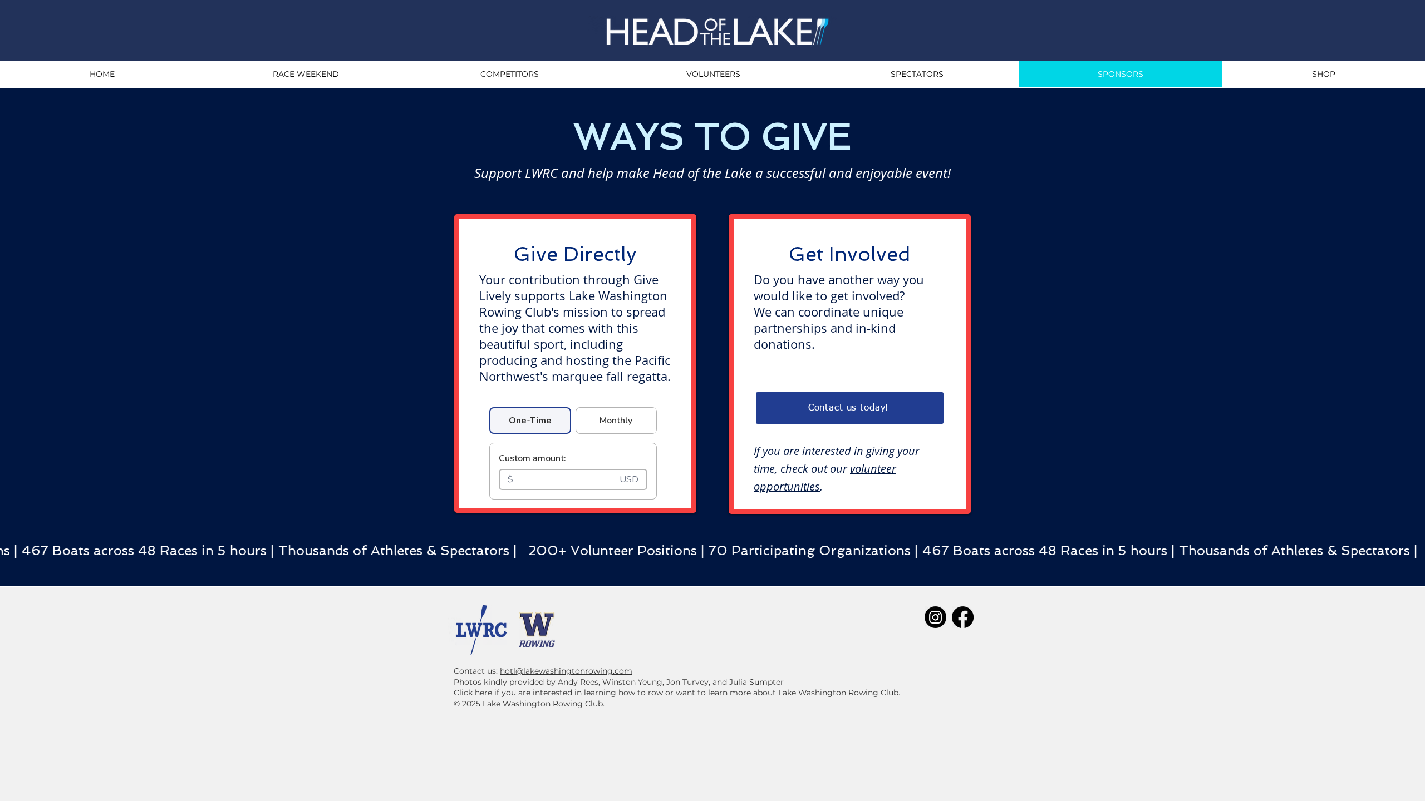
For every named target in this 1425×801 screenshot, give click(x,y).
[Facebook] (963, 617)
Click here (473, 693)
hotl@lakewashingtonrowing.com (566, 671)
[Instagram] (935, 617)
